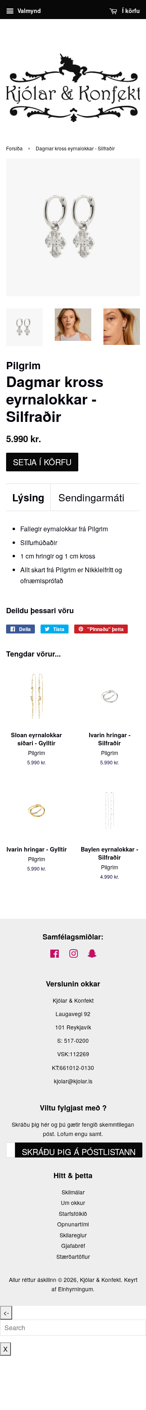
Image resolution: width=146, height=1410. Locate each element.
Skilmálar (73, 1192)
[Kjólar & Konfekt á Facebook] (54, 955)
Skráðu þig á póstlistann (78, 1152)
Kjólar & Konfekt (100, 1279)
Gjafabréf (73, 1245)
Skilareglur (73, 1235)
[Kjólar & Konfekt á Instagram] (73, 955)
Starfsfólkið (73, 1213)
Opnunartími (73, 1224)
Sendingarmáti (91, 497)
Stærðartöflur (73, 1256)
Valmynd (28, 10)
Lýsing (28, 497)
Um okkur (73, 1202)
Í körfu (130, 10)
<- (6, 1312)
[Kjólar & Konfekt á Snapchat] (92, 955)
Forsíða (14, 148)
